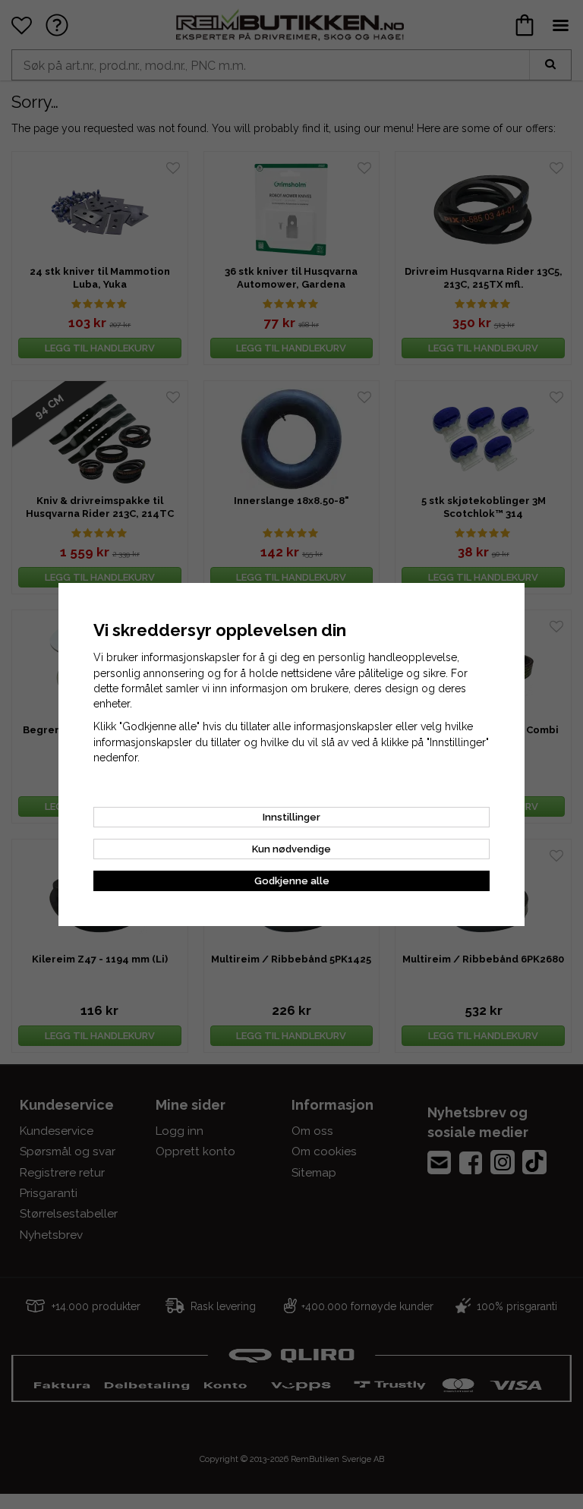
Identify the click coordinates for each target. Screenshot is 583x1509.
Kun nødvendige (291, 849)
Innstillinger (291, 817)
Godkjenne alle (291, 881)
